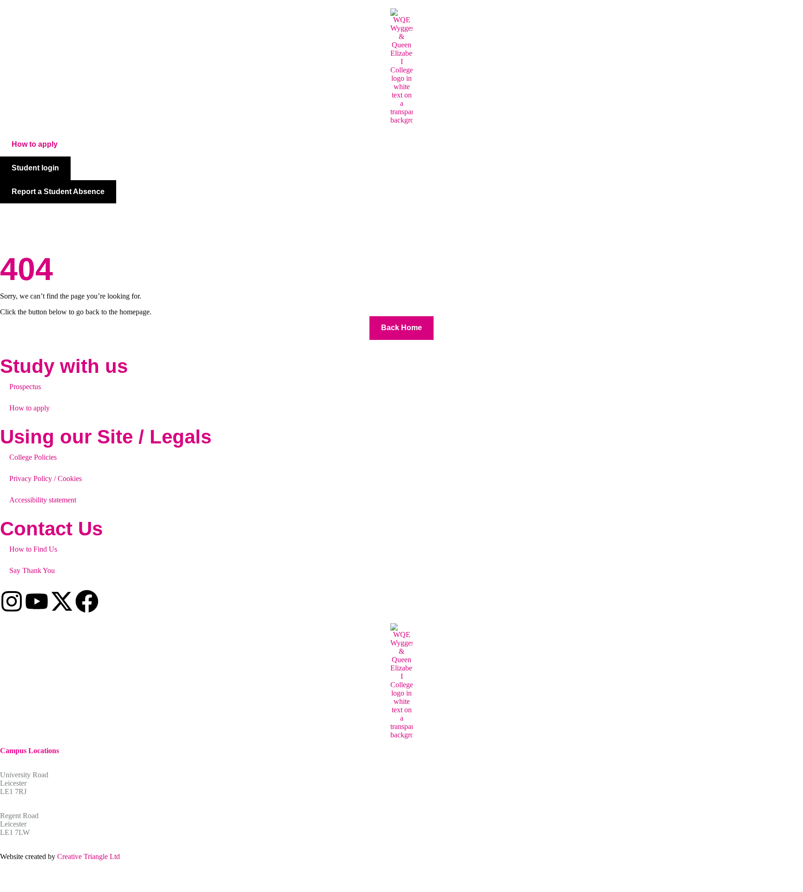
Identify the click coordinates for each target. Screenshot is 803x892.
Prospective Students (137, 216)
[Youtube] (36, 601)
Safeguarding (337, 216)
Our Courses (71, 216)
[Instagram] (11, 601)
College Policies (33, 457)
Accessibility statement (42, 500)
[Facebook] (87, 601)
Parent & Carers (276, 216)
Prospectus (25, 387)
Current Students (209, 216)
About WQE (17, 216)
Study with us (64, 366)
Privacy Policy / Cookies (45, 478)
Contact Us (441, 216)
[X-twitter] (61, 601)
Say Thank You (32, 570)
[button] (34, 144)
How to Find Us (33, 549)
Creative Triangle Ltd (88, 856)
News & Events (396, 216)
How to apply (29, 408)
